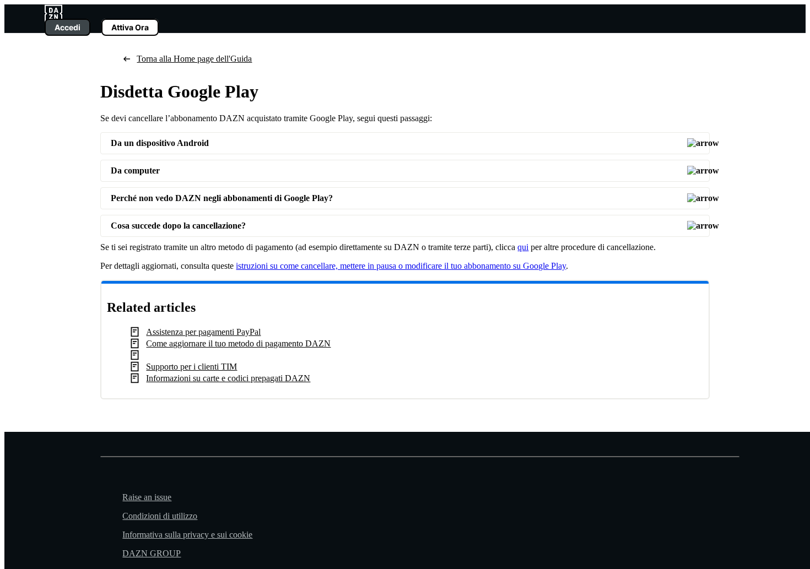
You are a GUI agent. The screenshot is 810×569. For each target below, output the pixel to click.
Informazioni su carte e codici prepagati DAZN (228, 378)
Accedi (67, 27)
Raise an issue (146, 497)
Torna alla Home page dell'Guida (194, 58)
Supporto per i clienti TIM (191, 366)
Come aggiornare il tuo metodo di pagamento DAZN (238, 343)
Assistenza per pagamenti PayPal (203, 332)
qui (522, 247)
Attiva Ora (130, 27)
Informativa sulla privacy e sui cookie (187, 534)
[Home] (53, 12)
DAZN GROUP (151, 553)
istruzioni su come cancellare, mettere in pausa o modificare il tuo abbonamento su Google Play (401, 265)
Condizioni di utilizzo (159, 516)
